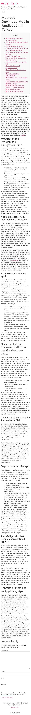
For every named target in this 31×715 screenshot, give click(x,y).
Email (3, 678)
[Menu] (3, 12)
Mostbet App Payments (13, 89)
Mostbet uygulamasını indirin (14, 91)
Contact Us (14, 707)
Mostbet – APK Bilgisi (12, 74)
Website (3, 684)
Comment (4, 650)
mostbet (22, 135)
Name (3, 671)
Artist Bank (9, 3)
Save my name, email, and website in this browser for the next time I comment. (14, 693)
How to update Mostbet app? (15, 46)
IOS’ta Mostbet (10, 76)
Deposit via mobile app (13, 56)
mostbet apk (15, 260)
